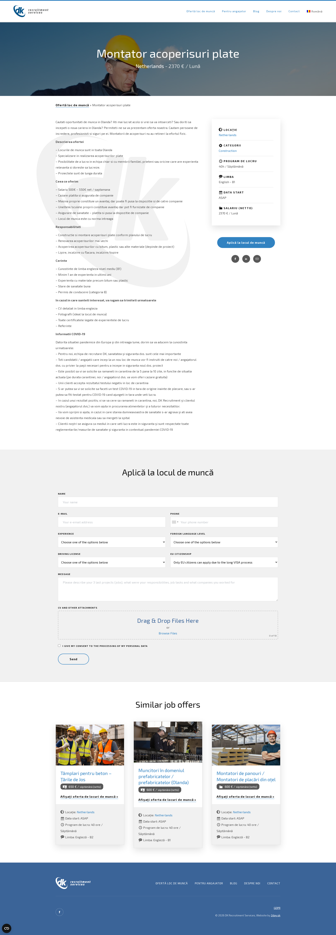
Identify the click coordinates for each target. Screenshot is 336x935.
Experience (66, 533)
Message (64, 574)
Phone (174, 513)
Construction (228, 150)
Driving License (69, 553)
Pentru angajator (234, 11)
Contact (294, 11)
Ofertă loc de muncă (200, 11)
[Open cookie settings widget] (6, 928)
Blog (256, 11)
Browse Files (168, 633)
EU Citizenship (181, 553)
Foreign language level (187, 533)
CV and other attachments (77, 607)
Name (62, 493)
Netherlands (150, 66)
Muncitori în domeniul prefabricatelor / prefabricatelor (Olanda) (163, 776)
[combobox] (175, 522)
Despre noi (274, 11)
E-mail (62, 513)
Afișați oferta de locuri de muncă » (89, 796)
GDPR (277, 908)
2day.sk (275, 915)
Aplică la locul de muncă (246, 242)
